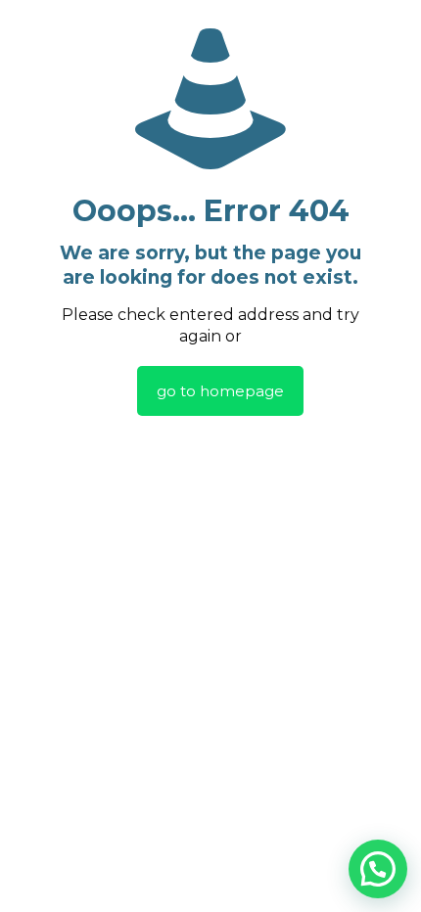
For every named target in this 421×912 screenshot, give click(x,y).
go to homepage (220, 391)
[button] (378, 869)
